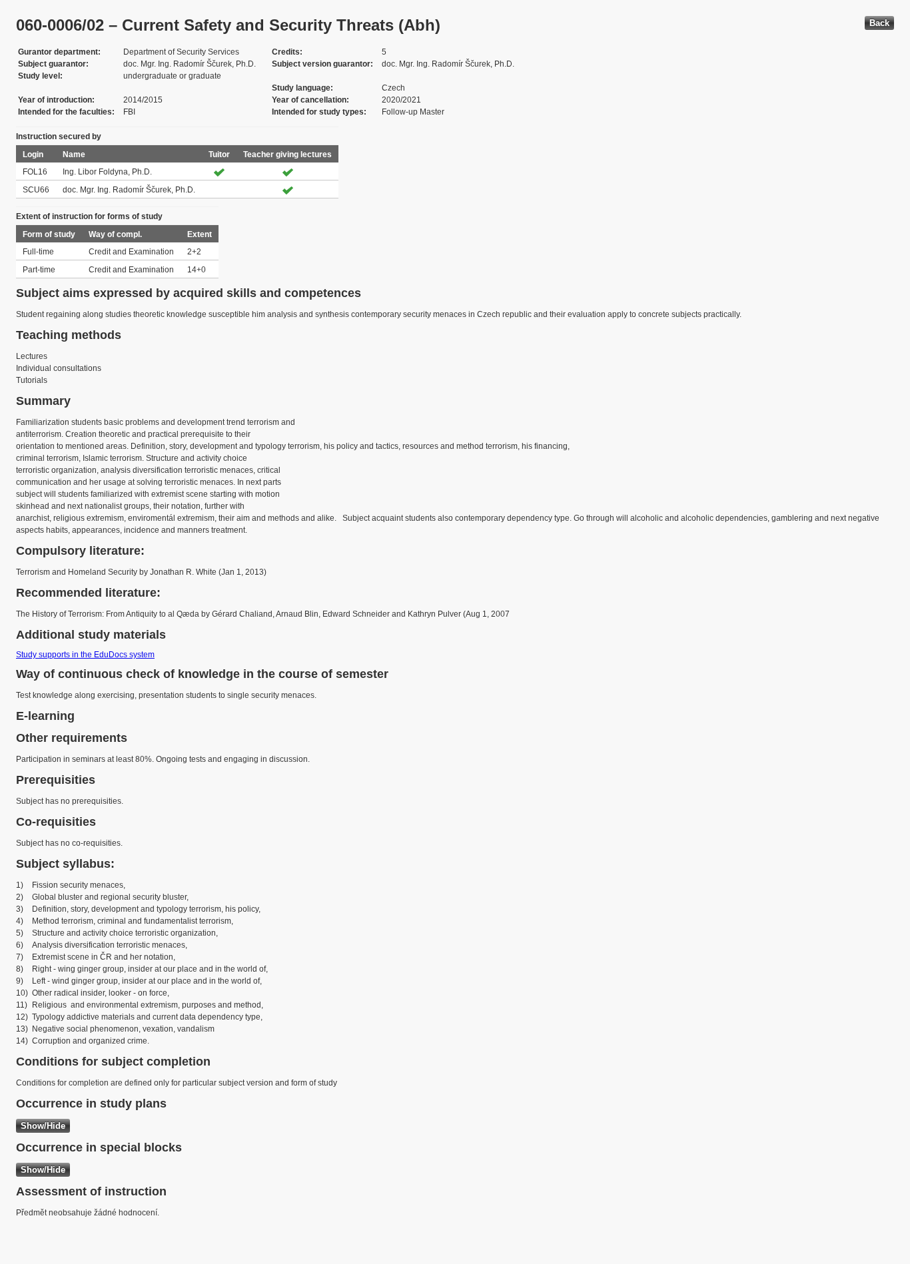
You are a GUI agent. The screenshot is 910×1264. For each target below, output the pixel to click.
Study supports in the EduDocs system (85, 654)
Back (879, 23)
